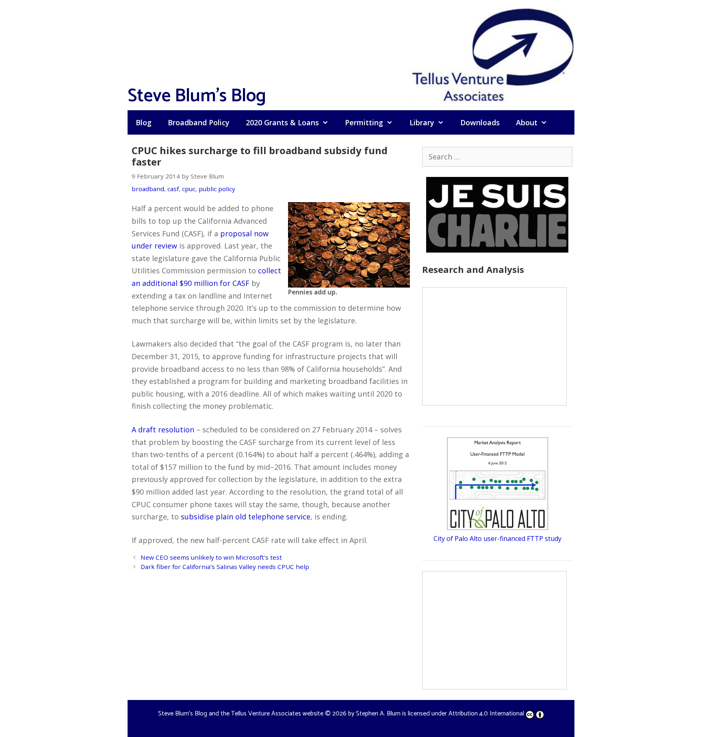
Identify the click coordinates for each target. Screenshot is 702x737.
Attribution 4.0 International (486, 713)
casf (173, 189)
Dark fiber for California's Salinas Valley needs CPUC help (225, 567)
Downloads (480, 122)
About (526, 122)
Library (422, 122)
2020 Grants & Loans (282, 122)
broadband (148, 189)
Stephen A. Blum (378, 713)
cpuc (188, 189)
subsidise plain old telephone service (245, 516)
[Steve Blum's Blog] (493, 54)
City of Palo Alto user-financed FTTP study (497, 538)
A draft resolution (163, 429)
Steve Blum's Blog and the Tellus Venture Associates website (240, 713)
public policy (217, 189)
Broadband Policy (199, 122)
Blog (144, 122)
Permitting (364, 122)
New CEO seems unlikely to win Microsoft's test (211, 557)
